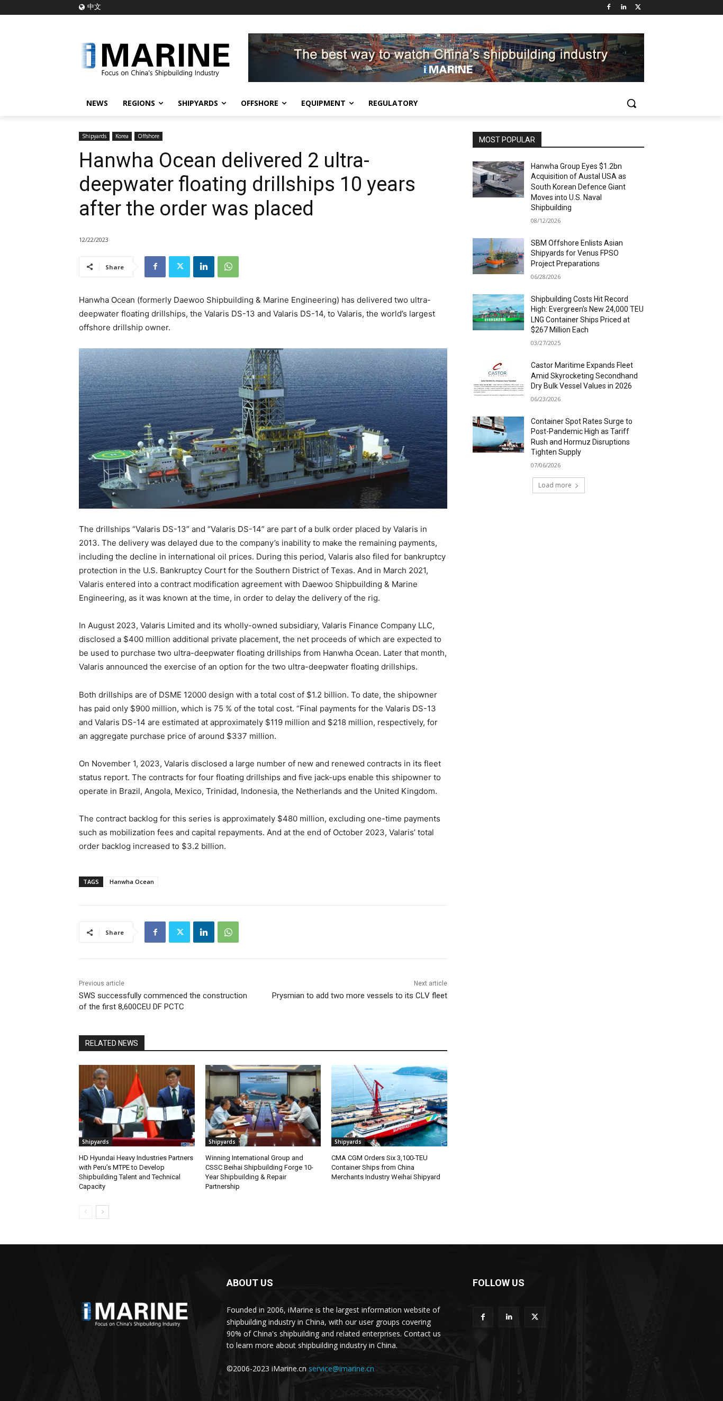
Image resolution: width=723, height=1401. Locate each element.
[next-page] (102, 1212)
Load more (555, 485)
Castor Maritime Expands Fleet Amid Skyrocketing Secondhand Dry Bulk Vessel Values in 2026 (584, 375)
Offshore (148, 136)
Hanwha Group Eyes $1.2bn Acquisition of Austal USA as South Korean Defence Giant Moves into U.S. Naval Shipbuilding (578, 187)
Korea (122, 136)
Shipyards (94, 136)
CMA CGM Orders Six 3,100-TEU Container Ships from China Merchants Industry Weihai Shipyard (385, 1167)
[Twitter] (638, 8)
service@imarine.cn (341, 1368)
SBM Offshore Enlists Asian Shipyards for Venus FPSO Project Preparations (577, 253)
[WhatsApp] (228, 266)
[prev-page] (85, 1212)
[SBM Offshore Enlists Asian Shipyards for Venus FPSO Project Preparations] (498, 256)
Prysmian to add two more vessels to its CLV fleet (359, 995)
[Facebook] (609, 8)
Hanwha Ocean (132, 881)
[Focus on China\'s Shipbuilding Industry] (163, 58)
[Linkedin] (623, 8)
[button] (631, 103)
